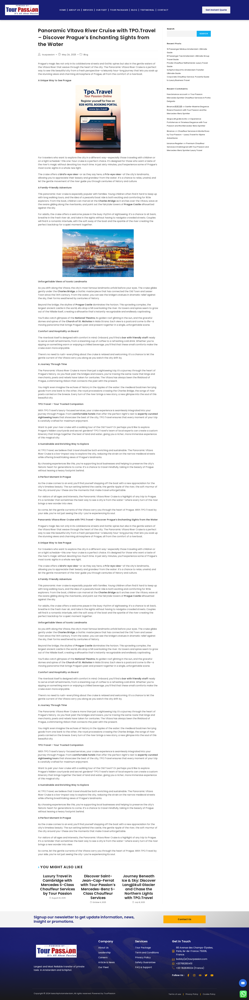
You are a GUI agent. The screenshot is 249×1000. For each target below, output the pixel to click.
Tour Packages (119, 10)
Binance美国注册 (174, 106)
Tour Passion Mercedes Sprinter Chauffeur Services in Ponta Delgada (189, 98)
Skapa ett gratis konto (177, 118)
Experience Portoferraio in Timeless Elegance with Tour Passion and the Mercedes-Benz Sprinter (187, 122)
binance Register (175, 143)
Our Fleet (101, 10)
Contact (162, 10)
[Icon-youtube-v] (212, 975)
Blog (134, 10)
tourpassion (48, 54)
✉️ (243, 983)
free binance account (177, 94)
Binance (171, 131)
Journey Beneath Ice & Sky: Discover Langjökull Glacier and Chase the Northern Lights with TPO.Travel (139, 887)
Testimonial (147, 10)
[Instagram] (194, 975)
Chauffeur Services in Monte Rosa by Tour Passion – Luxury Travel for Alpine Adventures (188, 134)
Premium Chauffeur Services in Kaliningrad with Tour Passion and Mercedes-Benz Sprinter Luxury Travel (188, 147)
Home (63, 10)
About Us (74, 10)
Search (170, 28)
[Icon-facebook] (188, 975)
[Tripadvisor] (200, 975)
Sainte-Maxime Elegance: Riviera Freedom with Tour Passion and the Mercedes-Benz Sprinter (188, 110)
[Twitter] (206, 975)
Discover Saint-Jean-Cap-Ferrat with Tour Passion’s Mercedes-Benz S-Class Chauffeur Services (98, 887)
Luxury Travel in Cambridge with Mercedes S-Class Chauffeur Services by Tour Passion (57, 885)
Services (88, 10)
